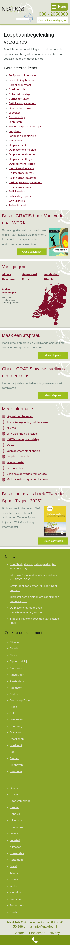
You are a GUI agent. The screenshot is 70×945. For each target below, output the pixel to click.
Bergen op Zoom (20, 700)
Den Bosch (16, 719)
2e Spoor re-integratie (22, 75)
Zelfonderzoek (17, 205)
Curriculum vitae (19, 98)
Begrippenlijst (15, 467)
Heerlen (14, 807)
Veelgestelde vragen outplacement (28, 479)
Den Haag (16, 726)
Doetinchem (17, 738)
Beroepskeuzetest (20, 84)
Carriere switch (18, 89)
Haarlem (15, 794)
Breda (13, 706)
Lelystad (15, 840)
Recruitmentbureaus (21, 168)
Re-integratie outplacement (25, 182)
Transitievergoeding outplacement (28, 422)
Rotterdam (16, 859)
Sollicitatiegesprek (20, 196)
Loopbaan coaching (19, 456)
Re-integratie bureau (21, 172)
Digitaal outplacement (20, 416)
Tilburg (14, 872)
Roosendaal (17, 853)
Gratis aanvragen (31, 251)
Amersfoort (29, 274)
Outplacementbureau (22, 154)
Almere (6, 274)
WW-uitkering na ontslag (22, 433)
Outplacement (17, 145)
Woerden (15, 892)
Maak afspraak (53, 355)
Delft (12, 713)
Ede (12, 751)
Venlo (13, 886)
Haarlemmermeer (21, 800)
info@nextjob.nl (45, 926)
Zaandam (16, 899)
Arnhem (14, 694)
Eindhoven (16, 764)
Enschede (16, 771)
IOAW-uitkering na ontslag (23, 439)
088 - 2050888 (53, 14)
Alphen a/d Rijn (19, 661)
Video (10, 445)
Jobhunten (15, 121)
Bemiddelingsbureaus (22, 80)
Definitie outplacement (22, 103)
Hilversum (8, 279)
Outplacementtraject (21, 159)
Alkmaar (15, 642)
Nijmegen (15, 846)
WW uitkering (17, 200)
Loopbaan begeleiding (22, 135)
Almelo (14, 648)
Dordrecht (16, 745)
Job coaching (17, 117)
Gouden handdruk (20, 108)
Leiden (14, 833)
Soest (26, 279)
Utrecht (49, 279)
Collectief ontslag (19, 94)
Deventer (15, 732)
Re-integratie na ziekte (23, 177)
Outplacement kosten (22, 163)
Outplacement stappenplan (23, 450)
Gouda (14, 788)
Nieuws (11, 427)
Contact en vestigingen (52, 20)
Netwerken (15, 140)
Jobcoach (15, 112)
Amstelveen (17, 674)
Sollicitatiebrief (17, 191)
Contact (19, 933)
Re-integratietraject (20, 186)
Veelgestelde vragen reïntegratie (27, 473)
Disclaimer (37, 933)
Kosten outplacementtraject (25, 126)
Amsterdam (51, 274)
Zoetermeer (17, 905)
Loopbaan (15, 131)
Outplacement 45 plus (22, 149)
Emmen (14, 758)
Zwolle (14, 912)
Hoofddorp (16, 827)
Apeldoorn (16, 687)
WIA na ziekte (15, 462)
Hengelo (15, 813)
